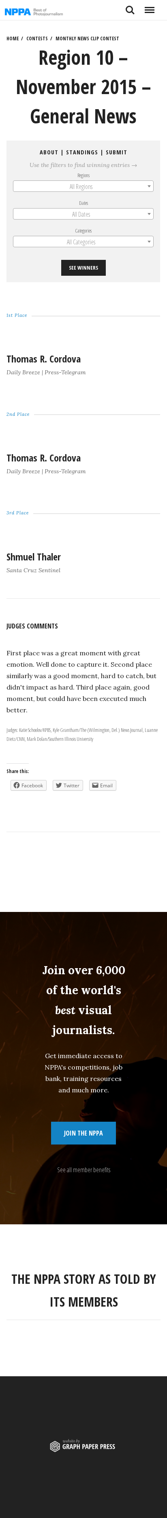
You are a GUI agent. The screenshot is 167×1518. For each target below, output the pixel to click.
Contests (37, 38)
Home (12, 38)
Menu (149, 7)
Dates (83, 203)
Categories (83, 230)
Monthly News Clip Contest (87, 38)
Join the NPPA (83, 1133)
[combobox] (83, 186)
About (49, 152)
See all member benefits (83, 1169)
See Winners (83, 268)
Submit (116, 152)
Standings (82, 152)
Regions (83, 175)
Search (130, 7)
